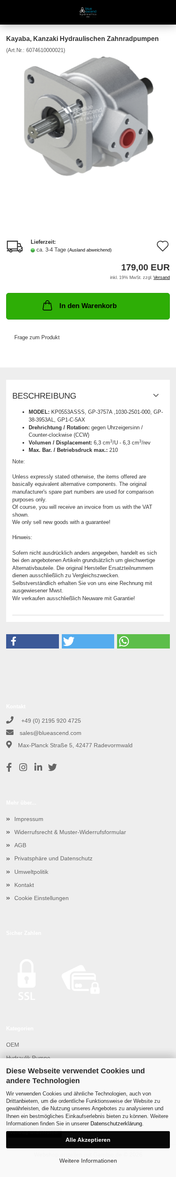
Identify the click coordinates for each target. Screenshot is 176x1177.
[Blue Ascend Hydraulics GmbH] (88, 12)
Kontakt (24, 885)
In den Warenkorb (88, 306)
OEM (12, 1044)
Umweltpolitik (31, 872)
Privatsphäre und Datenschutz (53, 858)
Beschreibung (44, 395)
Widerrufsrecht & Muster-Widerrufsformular (70, 832)
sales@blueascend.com (50, 733)
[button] (32, 641)
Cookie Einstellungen (41, 898)
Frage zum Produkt (37, 337)
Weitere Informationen (88, 1160)
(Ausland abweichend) (90, 249)
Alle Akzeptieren (88, 1139)
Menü (12, 12)
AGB (20, 845)
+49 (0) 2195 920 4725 (50, 720)
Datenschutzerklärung (116, 1123)
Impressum (28, 819)
